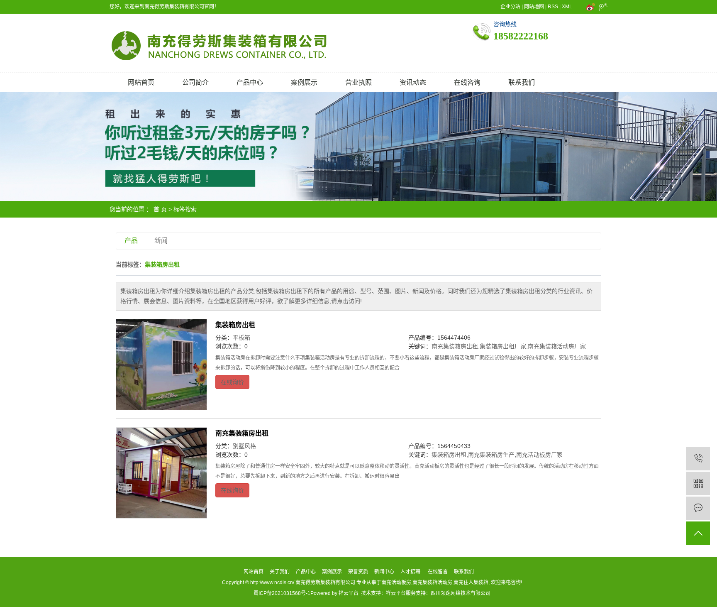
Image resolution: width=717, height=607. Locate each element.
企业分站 (510, 7)
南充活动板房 (396, 582)
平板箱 (241, 337)
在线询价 (232, 382)
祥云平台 (348, 593)
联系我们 (521, 82)
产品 (131, 240)
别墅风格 (244, 446)
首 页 (160, 209)
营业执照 (358, 82)
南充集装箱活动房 (432, 582)
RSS (553, 7)
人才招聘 (410, 572)
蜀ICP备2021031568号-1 (282, 593)
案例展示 (304, 82)
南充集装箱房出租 (455, 346)
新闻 (161, 240)
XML (567, 7)
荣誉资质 (358, 572)
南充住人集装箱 (471, 582)
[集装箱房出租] (161, 364)
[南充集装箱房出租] (161, 473)
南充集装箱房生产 (491, 454)
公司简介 (195, 82)
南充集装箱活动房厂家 (557, 346)
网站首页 (141, 82)
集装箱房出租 (235, 324)
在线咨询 (467, 82)
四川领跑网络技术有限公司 (460, 593)
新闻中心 (384, 572)
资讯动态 (413, 82)
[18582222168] (698, 458)
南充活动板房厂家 (539, 454)
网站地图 (534, 7)
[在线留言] (698, 508)
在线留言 (438, 572)
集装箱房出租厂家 (503, 346)
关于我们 (279, 572)
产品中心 (250, 82)
